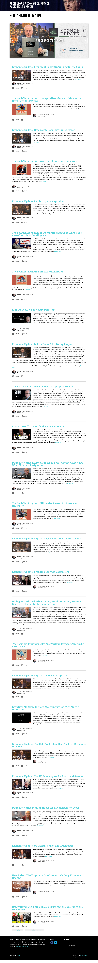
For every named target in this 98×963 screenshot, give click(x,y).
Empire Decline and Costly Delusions (34, 309)
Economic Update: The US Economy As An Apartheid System (47, 776)
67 (37, 930)
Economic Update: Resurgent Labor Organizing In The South (47, 67)
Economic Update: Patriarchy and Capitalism (38, 201)
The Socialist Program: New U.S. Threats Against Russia (45, 161)
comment (16, 88)
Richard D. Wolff (27, 15)
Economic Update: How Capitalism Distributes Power (43, 130)
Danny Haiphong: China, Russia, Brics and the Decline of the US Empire (47, 908)
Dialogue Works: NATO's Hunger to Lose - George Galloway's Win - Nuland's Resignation (47, 464)
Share (25, 88)
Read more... (77, 79)
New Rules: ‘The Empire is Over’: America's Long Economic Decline (47, 876)
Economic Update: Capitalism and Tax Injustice (40, 675)
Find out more (76, 688)
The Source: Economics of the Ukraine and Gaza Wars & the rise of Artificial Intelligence (47, 234)
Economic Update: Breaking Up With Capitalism (40, 572)
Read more (36, 110)
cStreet (86, 957)
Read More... (61, 788)
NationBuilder (84, 955)
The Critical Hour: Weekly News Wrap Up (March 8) (42, 386)
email (18, 955)
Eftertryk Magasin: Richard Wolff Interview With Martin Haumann (45, 708)
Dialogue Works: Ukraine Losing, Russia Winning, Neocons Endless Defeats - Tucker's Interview (46, 602)
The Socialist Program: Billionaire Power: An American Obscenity (44, 504)
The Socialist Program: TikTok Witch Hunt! (37, 271)
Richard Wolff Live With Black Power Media (38, 426)
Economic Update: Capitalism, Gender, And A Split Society (46, 538)
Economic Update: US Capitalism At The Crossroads (42, 845)
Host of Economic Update (49, 40)
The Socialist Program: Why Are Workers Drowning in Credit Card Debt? (48, 645)
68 (40, 930)
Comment (17, 376)
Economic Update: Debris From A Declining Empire (42, 344)
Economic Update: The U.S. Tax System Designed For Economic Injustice (49, 745)
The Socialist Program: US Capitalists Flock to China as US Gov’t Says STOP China (46, 99)
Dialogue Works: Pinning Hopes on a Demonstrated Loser (45, 807)
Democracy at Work (22, 946)
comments (17, 151)
